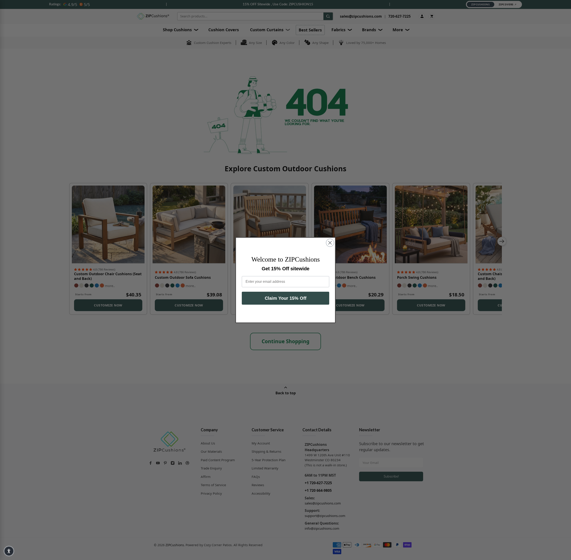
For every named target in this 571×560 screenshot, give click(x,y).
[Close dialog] (330, 243)
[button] (9, 551)
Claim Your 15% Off (285, 298)
